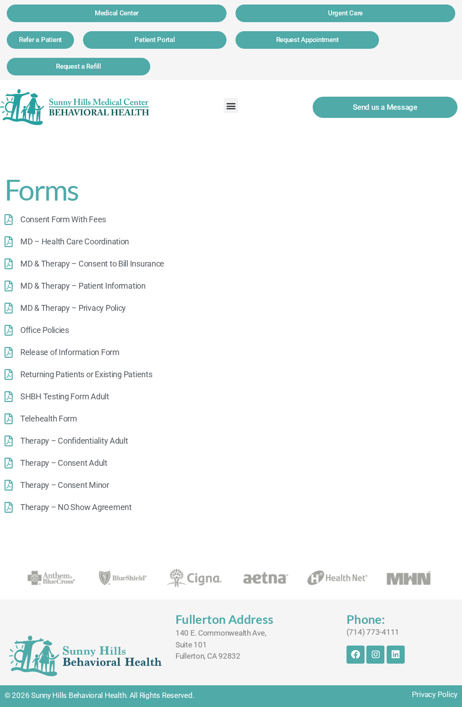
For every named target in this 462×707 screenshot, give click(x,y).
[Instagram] (375, 655)
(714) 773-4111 (372, 632)
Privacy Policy (434, 694)
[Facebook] (355, 655)
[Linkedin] (396, 655)
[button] (231, 105)
